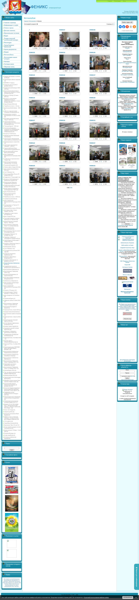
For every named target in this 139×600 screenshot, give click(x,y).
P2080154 (62, 52)
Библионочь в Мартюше (10, 280)
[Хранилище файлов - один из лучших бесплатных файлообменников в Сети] (12, 557)
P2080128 (92, 97)
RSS (137, 12)
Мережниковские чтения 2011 (11, 141)
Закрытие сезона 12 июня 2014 (12, 300)
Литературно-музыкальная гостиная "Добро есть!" (11, 401)
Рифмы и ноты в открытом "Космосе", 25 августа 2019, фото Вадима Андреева (11, 418)
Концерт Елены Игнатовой (11, 311)
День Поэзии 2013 (9, 191)
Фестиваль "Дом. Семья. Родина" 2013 (10, 210)
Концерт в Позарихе (9, 290)
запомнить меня (126, 376)
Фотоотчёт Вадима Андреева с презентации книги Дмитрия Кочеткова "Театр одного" (12, 389)
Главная (110, 1)
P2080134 (32, 97)
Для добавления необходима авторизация (127, 360)
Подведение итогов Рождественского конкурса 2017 (11, 393)
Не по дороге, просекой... (127, 74)
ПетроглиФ (127, 264)
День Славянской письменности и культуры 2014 (12, 286)
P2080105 (32, 165)
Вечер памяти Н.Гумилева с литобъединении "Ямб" (11, 189)
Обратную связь (129, 99)
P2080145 (92, 52)
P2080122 (32, 143)
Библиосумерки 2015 (9, 375)
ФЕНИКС (39, 7)
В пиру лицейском (9, 435)
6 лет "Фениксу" (8, 248)
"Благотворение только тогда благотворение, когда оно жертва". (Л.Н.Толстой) (127, 221)
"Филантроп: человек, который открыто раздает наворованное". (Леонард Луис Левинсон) (127, 211)
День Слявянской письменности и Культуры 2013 (12, 201)
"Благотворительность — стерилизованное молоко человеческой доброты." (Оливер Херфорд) (126, 206)
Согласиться (127, 597)
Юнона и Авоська (127, 274)
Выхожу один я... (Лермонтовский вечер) (10, 341)
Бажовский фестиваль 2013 (11, 208)
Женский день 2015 (9, 370)
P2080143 (32, 75)
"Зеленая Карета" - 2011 (10, 126)
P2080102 (92, 165)
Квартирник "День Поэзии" (11, 425)
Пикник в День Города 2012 (11, 167)
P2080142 (62, 75)
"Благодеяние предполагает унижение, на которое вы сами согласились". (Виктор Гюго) (126, 184)
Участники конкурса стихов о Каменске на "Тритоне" (11, 219)
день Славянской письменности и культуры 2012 (12, 155)
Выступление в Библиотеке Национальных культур (11, 352)
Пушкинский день (8, 298)
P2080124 (62, 120)
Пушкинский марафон (10, 165)
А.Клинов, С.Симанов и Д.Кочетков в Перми (10, 332)
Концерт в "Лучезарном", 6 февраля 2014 (11, 260)
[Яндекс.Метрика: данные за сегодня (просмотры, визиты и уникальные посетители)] (127, 390)
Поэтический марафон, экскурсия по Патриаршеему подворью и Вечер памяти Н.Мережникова (11, 129)
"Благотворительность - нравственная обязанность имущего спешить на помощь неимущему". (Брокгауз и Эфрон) (127, 189)
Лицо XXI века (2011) (9, 104)
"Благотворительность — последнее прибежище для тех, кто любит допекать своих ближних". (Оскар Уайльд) (127, 216)
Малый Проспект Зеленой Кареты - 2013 (11, 222)
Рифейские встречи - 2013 (11, 196)
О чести (127, 78)
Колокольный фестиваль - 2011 (12, 108)
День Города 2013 (8, 216)
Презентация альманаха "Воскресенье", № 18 (10, 162)
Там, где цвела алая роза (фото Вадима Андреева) (12, 373)
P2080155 (32, 52)
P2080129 (62, 97)
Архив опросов (129, 225)
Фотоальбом (32, 21)
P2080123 (92, 120)
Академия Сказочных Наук (127, 247)
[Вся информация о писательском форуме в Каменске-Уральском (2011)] (11, 511)
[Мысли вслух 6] (123, 155)
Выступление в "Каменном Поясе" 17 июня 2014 (11, 304)
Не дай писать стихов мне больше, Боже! (127, 63)
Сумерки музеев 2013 (10, 198)
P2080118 (62, 143)
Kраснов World (123, 256)
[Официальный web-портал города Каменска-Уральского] (127, 240)
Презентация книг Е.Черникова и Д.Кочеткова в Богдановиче (12, 397)
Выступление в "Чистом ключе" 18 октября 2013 (12, 231)
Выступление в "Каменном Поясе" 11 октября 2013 (11, 225)
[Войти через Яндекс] (127, 26)
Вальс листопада (8, 409)
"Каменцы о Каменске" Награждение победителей (11, 238)
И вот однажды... (127, 55)
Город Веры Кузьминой (10, 423)
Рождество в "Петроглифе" (11, 177)
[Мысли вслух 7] (132, 155)
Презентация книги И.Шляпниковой (9, 228)
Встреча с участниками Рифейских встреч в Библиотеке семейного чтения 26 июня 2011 (12, 100)
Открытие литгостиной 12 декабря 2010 (10, 85)
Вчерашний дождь (9, 433)
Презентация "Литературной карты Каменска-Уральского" (11, 139)
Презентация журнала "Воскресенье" (10, 194)
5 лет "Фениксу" (8, 172)
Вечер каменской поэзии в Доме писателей (11, 152)
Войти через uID (127, 22)
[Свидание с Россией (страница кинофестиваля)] (11, 531)
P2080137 (92, 75)
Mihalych (70, 41)
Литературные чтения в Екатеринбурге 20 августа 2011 (12, 115)
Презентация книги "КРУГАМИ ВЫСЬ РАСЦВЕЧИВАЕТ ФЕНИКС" (12, 348)
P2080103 (62, 165)
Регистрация (117, 1)
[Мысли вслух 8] (123, 167)
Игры (127, 59)
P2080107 (92, 143)
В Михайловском (127, 51)
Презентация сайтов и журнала (12, 79)
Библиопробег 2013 (9, 246)
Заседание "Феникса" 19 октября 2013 (10, 234)
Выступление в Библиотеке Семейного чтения (11, 355)
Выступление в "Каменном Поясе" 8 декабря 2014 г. (11, 361)
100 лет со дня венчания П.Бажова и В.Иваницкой (10, 111)
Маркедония (127, 289)
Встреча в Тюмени (9, 133)
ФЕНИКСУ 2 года (8, 82)
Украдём (127, 48)
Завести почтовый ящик (127, 379)
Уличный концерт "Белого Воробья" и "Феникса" (10, 293)
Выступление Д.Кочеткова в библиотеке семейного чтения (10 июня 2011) (12, 92)
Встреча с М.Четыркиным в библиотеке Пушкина (11, 180)
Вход (124, 1)
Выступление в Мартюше (10, 269)
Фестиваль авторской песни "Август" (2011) (11, 119)
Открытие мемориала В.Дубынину (9, 254)
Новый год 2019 (8, 411)
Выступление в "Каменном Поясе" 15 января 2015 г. (11, 368)
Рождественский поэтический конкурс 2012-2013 (12, 186)
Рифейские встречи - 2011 (11, 106)
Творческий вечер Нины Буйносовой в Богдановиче (11, 149)
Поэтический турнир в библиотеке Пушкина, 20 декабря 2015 (10, 385)
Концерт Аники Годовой (10, 326)
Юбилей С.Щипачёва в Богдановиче (10, 257)
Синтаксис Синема (127, 267)
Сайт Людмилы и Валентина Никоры (127, 261)
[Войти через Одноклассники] (134, 26)
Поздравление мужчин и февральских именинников (11, 267)
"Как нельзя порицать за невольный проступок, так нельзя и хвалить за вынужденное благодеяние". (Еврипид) (127, 200)
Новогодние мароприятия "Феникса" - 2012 (10, 145)
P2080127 (32, 120)
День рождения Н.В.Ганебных (11, 295)
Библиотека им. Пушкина (127, 242)
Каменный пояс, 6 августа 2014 (12, 316)
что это (133, 376)
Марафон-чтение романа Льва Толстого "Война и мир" (12, 381)
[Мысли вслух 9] (131, 167)
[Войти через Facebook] (123, 26)
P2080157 (62, 30)
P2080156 (92, 30)
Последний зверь (127, 67)
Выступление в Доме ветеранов (12, 313)
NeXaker (40, 41)
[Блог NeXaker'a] (11, 483)
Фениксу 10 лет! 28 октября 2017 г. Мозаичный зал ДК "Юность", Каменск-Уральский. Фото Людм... (12, 406)
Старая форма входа (127, 30)
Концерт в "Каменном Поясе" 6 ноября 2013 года (12, 244)
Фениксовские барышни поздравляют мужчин (10, 183)
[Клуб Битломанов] (11, 493)
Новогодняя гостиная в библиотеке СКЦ (10, 364)
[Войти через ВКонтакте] (120, 26)
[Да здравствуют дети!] (132, 279)
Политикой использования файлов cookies (96, 597)
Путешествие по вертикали (127, 82)
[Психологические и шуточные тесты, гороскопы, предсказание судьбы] (11, 547)
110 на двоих (7, 421)
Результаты (121, 225)
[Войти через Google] (130, 26)
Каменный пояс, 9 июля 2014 (11, 309)
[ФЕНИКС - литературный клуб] (127, 313)
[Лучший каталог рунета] (127, 286)
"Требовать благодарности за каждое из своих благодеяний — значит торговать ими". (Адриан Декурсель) (127, 194)
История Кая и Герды (127, 71)
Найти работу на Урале (127, 245)
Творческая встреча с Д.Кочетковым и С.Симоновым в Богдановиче (12, 123)
